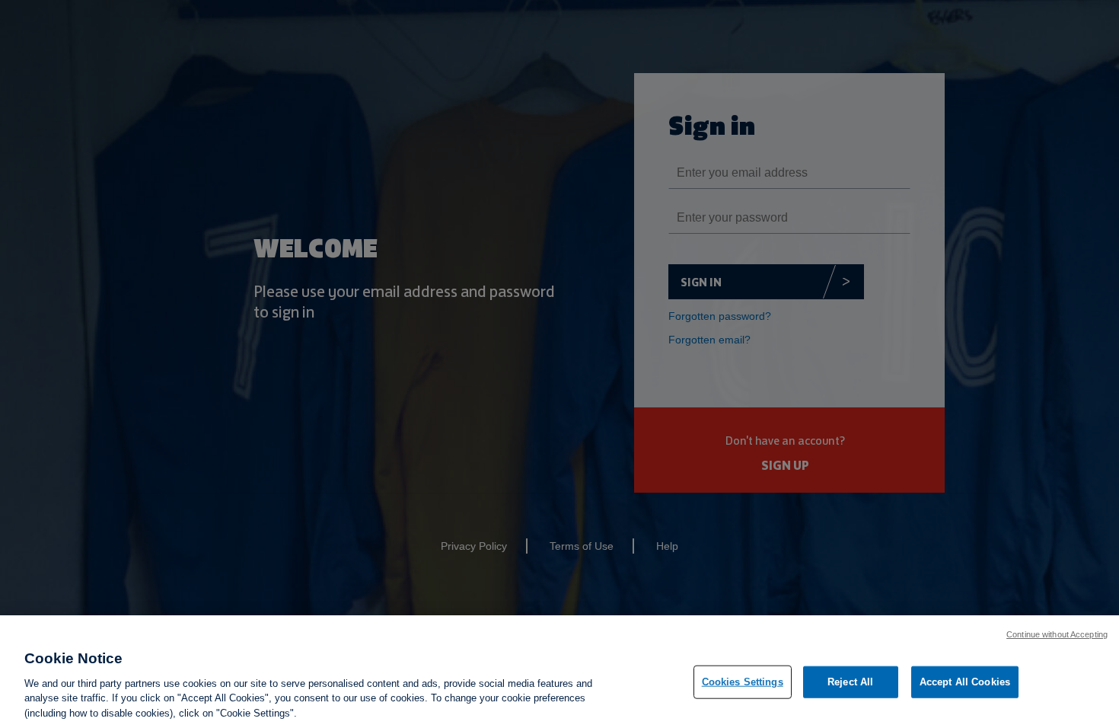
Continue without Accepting (1057, 634)
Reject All (850, 682)
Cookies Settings (742, 682)
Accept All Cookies (965, 682)
